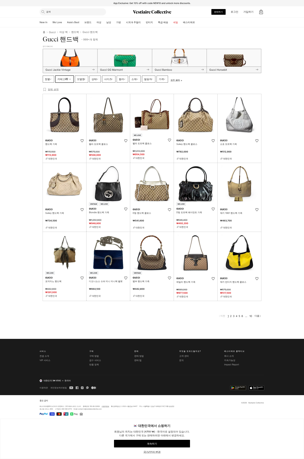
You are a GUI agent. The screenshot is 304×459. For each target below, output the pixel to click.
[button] (261, 12)
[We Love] (64, 22)
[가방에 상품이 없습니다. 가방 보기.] (261, 12)
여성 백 (63, 32)
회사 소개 (229, 356)
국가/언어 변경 (152, 452)
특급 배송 (163, 22)
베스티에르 (189, 22)
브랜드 (88, 22)
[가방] (123, 22)
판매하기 (218, 11)
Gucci (52, 32)
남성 (108, 22)
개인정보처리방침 (58, 387)
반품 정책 (94, 364)
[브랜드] (94, 22)
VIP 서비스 (45, 360)
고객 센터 (184, 356)
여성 (99, 22)
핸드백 (75, 32)
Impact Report (231, 364)
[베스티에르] (197, 22)
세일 (175, 22)
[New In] (50, 22)
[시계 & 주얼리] (143, 22)
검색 (48, 11)
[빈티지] (155, 22)
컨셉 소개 (44, 356)
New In (43, 22)
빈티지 (149, 22)
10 (250, 316)
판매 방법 (139, 356)
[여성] (104, 22)
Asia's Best (73, 22)
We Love (57, 22)
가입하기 (248, 11)
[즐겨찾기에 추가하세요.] (82, 141)
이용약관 (44, 387)
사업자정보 (105, 406)
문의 (181, 360)
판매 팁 (138, 360)
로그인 (234, 11)
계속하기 (152, 444)
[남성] (113, 22)
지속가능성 (229, 360)
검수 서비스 (95, 360)
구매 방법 (94, 356)
